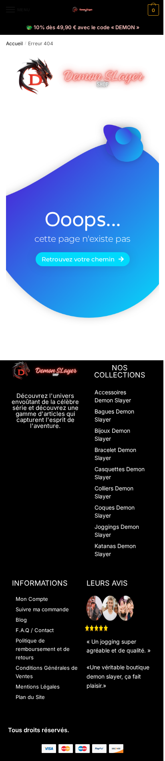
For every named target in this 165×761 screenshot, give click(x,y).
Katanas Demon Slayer (115, 549)
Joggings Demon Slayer (117, 530)
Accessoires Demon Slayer (113, 396)
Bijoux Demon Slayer (112, 434)
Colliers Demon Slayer (114, 492)
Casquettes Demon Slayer (120, 473)
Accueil (14, 43)
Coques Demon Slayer (115, 511)
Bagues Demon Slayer (114, 415)
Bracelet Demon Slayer (115, 453)
